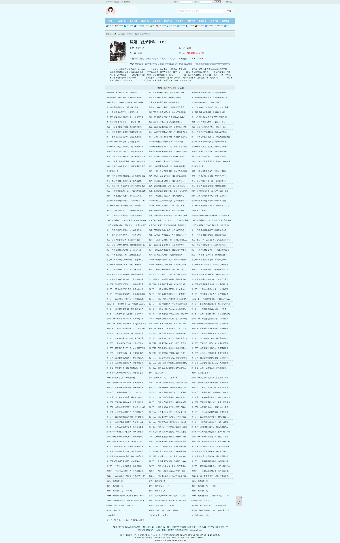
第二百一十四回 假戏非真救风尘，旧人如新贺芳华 (211, 466)
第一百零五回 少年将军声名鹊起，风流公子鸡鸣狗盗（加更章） (173, 279)
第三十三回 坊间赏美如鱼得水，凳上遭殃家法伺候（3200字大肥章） (133, 147)
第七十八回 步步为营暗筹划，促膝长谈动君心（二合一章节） (172, 235)
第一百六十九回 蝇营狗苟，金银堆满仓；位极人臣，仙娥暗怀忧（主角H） (220, 392)
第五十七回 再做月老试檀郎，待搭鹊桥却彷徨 (209, 186)
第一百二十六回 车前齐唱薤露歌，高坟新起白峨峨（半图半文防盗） (133, 319)
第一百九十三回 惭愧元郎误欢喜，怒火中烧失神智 (211, 432)
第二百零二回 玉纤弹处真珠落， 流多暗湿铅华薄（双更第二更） (216, 446)
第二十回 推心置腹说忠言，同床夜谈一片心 (208, 122)
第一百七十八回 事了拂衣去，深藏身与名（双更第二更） (213, 407)
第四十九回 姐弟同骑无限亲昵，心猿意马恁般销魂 (126, 176)
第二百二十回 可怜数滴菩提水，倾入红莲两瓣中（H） (212, 476)
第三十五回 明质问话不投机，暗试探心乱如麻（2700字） (213, 147)
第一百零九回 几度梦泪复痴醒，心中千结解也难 (210, 284)
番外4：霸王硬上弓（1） (158, 373)
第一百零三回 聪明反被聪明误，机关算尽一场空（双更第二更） (216, 274)
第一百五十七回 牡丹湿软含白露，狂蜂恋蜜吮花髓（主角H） (172, 368)
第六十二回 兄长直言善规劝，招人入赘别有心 (166, 196)
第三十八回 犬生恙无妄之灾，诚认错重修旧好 (209, 152)
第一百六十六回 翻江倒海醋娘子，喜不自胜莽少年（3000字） (215, 387)
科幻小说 (179, 21)
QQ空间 (111, 26)
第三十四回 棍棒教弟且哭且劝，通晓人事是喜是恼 (168, 147)
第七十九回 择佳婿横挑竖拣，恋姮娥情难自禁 (209, 235)
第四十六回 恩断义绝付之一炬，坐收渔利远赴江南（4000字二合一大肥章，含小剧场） (182, 166)
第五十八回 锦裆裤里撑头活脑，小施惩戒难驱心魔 (126, 191)
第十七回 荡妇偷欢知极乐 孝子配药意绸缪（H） (210, 117)
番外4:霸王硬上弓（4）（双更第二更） (164, 378)
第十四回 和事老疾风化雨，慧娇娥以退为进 (208, 112)
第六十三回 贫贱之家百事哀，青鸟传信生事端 (209, 196)
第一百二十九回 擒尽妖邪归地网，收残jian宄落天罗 (126, 324)
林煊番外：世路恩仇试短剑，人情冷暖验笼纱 (209, 505)
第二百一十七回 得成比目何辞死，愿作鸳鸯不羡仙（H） (213, 471)
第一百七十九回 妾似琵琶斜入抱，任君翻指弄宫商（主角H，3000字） (133, 412)
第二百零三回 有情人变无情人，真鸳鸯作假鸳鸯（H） (127, 451)
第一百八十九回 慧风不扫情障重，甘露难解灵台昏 (168, 427)
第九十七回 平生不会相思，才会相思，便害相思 (210, 265)
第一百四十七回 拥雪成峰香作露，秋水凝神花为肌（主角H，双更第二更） (135, 353)
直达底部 (191, 53)
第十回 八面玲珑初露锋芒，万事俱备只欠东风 (166, 107)
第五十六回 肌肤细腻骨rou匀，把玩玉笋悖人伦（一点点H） (172, 186)
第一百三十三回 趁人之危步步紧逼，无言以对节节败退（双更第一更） (176, 328)
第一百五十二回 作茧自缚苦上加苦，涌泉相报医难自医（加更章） (217, 358)
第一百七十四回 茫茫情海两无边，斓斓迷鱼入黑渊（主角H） (172, 402)
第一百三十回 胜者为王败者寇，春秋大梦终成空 (167, 324)
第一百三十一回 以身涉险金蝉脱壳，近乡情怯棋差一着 (212, 324)
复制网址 (219, 26)
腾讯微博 (129, 26)
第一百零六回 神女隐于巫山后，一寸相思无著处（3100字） (214, 279)
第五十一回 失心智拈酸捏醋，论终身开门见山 (209, 176)
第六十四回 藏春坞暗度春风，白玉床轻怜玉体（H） (126, 201)
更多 (227, 26)
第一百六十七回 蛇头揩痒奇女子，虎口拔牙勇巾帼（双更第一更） (132, 392)
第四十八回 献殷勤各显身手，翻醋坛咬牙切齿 (209, 171)
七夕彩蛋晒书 (112, 515)
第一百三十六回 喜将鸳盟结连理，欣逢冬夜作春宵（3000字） (172, 333)
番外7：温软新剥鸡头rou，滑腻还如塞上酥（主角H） (127, 501)
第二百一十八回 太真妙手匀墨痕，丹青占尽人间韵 (126, 476)
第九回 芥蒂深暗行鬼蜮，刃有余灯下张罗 (122, 107)
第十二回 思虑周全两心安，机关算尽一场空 (123, 112)
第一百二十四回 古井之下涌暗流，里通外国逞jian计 (168, 314)
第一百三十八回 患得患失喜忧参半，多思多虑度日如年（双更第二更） (134, 338)
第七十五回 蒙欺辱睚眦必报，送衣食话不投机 (166, 230)
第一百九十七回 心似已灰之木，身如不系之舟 (124, 442)
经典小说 (214, 21)
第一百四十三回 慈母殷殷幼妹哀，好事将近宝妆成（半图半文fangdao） (219, 343)
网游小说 (168, 21)
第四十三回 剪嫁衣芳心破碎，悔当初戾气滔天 (166, 161)
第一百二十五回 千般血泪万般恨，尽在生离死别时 (211, 314)
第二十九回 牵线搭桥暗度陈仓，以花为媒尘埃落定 (211, 137)
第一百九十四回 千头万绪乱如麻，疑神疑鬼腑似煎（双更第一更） (132, 437)
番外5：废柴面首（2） (157, 481)
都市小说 (145, 21)
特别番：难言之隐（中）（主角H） (120, 505)
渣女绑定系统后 (209, 64)
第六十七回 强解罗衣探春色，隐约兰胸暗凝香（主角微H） (129, 206)
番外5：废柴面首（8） (157, 491)
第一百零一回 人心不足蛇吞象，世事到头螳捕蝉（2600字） (129, 274)
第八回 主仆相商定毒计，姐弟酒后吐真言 (207, 102)
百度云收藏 (163, 26)
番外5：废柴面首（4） (115, 486)
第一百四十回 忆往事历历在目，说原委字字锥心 (210, 338)
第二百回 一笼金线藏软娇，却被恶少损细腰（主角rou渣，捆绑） (131, 446)
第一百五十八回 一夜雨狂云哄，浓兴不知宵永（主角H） (213, 368)
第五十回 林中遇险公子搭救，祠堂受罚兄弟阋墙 (167, 176)
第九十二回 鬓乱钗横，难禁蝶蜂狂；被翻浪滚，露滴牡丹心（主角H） (133, 260)
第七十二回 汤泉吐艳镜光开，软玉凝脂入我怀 (124, 215)
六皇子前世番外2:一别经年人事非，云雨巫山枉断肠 (126, 220)
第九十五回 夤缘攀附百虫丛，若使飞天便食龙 (124, 265)
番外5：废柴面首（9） (200, 491)
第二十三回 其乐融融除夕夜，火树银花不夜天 (209, 127)
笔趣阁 (121, 11)
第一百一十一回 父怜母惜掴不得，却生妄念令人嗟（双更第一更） (174, 289)
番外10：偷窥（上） (114, 510)
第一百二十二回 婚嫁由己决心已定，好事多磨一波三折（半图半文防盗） (219, 309)
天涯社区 (182, 26)
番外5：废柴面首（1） (115, 481)
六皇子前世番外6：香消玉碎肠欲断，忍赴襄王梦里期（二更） (173, 225)
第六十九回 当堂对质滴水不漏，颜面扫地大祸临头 (211, 206)
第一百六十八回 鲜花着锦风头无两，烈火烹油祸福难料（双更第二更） (176, 392)
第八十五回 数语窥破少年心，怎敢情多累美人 (209, 245)
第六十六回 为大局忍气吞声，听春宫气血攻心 (209, 201)
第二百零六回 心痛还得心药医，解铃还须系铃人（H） (127, 456)
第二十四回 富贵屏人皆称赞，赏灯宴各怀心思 (124, 132)
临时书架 (226, 21)
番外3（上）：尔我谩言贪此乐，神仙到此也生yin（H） (213, 299)
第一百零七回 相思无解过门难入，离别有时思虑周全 (127, 284)
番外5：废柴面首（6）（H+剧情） (205, 486)
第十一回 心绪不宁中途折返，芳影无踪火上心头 (210, 107)
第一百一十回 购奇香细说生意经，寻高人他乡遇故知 (127, 289)
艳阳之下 (224, 527)
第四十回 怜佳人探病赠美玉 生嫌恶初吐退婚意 (167, 156)
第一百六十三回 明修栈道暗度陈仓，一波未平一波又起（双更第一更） (219, 383)
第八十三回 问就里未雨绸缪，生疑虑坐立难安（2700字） (128, 245)
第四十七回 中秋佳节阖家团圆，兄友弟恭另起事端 (168, 171)
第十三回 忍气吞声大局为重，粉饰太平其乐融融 (167, 112)
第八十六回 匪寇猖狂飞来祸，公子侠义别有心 (124, 250)
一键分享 (210, 26)
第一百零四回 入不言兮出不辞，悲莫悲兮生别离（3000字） (129, 279)
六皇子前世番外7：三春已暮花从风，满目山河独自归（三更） (215, 225)
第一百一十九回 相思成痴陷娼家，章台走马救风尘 (211, 304)
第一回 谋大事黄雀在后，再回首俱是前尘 (122, 93)
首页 (110, 21)
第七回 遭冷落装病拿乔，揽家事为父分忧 (165, 102)
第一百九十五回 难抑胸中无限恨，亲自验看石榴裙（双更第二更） (174, 437)
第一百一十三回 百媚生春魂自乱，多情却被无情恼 (126, 294)
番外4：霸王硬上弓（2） (201, 373)
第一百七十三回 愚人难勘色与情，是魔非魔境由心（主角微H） (131, 402)
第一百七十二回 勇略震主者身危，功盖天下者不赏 (211, 397)
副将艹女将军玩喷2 (199, 527)
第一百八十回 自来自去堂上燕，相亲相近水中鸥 (167, 412)
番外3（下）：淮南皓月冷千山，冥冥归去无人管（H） (127, 304)
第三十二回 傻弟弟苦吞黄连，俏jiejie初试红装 (209, 142)
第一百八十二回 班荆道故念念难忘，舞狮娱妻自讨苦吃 (127, 417)
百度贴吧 (173, 26)
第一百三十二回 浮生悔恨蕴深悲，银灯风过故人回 (126, 328)
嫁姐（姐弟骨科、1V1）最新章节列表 (135, 34)
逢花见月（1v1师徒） (184, 64)
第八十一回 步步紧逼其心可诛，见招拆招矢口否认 (168, 240)
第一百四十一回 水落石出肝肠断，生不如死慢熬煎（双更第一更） (132, 343)
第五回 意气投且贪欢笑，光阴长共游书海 (165, 97)
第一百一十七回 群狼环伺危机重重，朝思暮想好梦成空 (170, 299)
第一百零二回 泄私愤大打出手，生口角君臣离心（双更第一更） (173, 274)
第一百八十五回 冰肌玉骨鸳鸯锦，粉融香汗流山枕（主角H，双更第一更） (135, 422)
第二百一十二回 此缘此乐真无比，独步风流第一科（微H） (129, 466)
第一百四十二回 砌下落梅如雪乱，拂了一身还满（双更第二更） (173, 343)
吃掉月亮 (198, 64)
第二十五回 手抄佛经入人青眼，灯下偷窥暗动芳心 (168, 132)
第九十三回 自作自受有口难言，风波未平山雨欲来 (168, 260)
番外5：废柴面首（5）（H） (160, 486)
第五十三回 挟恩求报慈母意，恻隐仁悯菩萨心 (166, 181)
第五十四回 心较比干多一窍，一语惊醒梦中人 (209, 181)
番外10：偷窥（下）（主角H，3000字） (164, 510)
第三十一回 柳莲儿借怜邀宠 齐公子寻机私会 (166, 142)
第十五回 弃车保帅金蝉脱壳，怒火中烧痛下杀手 (125, 117)
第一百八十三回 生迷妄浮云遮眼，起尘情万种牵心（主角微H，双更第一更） (178, 417)
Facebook (191, 26)
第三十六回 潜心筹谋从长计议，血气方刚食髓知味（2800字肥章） (132, 152)
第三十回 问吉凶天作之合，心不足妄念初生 (123, 142)
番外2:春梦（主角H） (200, 211)
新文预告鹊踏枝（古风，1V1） (203, 515)
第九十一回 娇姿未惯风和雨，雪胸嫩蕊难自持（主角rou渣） (215, 255)
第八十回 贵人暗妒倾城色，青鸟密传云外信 (123, 240)
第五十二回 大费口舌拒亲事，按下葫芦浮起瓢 (124, 181)
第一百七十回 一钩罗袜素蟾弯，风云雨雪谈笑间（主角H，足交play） (133, 397)
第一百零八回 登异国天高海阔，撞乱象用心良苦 (167, 284)
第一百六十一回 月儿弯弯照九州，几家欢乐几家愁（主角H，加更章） (133, 383)
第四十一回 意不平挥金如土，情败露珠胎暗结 (209, 156)
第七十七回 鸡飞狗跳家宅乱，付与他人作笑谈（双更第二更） (130, 235)
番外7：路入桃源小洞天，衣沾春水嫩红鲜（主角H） (169, 501)
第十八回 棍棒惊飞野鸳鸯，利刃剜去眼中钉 (123, 122)
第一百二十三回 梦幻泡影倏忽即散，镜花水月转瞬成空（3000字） (132, 314)
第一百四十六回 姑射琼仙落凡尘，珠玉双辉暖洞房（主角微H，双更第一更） (221, 348)
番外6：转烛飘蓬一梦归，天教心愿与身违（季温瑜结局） (129, 496)
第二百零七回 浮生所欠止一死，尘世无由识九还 (167, 456)
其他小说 (202, 21)
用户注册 (229, 2)
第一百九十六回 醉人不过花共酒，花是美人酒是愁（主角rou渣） (216, 437)
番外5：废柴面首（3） (200, 481)
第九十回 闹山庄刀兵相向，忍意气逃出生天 (165, 255)
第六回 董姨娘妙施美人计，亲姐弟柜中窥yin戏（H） (212, 97)
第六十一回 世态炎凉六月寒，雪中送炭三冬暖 (124, 196)
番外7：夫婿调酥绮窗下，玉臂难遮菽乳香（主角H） (212, 496)
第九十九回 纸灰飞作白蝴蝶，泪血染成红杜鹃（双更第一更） (172, 270)
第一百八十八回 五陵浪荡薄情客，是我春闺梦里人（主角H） (130, 427)
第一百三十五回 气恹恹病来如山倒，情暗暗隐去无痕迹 (127, 333)
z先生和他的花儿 (152, 64)
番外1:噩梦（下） (113, 171)
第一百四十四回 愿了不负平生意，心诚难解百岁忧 (126, 348)
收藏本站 (127, 2)
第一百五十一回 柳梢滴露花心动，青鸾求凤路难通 (168, 358)
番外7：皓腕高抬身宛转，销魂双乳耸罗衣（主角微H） (170, 496)
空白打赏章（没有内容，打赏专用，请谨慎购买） (125, 102)
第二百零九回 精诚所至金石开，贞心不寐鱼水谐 (125, 461)
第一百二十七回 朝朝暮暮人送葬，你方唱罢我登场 (168, 319)
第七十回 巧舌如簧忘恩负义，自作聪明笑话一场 (125, 211)
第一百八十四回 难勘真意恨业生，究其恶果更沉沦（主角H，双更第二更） (220, 417)
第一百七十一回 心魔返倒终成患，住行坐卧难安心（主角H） (172, 397)
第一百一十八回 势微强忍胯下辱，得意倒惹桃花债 (168, 304)
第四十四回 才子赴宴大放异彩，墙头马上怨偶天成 (211, 161)
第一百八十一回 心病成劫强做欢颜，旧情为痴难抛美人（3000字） (217, 412)
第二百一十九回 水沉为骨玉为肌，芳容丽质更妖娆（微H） (171, 476)
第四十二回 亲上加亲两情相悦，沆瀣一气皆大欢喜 (126, 161)
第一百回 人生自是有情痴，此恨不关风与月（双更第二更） (214, 270)
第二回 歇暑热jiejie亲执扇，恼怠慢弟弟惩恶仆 (166, 93)
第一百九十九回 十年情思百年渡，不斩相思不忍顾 (211, 442)
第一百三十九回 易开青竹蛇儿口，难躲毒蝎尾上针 (168, 338)
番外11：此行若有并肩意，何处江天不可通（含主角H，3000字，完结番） (220, 510)
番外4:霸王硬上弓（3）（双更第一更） (122, 378)
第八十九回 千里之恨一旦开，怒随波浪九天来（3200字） (128, 255)
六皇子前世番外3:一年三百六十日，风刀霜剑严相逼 (168, 220)
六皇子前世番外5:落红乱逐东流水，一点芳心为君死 (126, 225)
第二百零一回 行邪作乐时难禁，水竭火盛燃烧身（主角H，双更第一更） (176, 446)
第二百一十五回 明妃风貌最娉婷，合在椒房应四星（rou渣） (130, 471)
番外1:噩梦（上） (198, 166)
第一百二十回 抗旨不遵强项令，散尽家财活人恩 (125, 309)
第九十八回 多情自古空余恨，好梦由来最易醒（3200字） (128, 270)
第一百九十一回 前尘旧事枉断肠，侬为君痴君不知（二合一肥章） (132, 432)
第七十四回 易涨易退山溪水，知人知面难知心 (124, 230)
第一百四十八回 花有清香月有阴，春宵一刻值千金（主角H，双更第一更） (177, 353)
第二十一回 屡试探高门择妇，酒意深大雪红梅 (124, 127)
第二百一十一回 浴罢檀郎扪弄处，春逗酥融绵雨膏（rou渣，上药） (217, 461)
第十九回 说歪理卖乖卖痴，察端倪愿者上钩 (165, 122)
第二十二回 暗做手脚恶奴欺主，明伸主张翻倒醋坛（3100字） (172, 127)
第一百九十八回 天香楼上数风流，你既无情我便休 (168, 442)
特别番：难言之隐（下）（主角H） (162, 505)
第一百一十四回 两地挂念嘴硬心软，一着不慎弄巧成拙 (170, 294)
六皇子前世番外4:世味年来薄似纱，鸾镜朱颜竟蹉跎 (211, 220)
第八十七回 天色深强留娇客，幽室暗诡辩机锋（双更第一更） (172, 250)
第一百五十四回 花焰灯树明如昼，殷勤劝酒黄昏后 (168, 363)
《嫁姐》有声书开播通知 (158, 515)
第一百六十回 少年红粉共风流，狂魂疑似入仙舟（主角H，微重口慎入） (219, 378)
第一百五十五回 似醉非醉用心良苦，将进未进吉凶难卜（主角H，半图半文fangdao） (224, 363)
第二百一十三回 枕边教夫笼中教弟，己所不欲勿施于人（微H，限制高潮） (177, 466)
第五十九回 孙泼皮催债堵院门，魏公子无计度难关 (168, 191)
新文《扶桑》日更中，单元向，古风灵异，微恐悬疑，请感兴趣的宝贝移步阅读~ (137, 520)
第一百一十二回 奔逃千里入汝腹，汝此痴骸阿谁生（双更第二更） (217, 289)
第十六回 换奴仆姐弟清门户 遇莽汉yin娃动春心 (167, 117)
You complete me (196, 530)
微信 (154, 26)
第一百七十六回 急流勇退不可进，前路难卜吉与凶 (126, 407)
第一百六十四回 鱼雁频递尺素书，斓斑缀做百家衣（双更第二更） (132, 387)
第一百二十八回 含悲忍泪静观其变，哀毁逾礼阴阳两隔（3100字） (217, 319)
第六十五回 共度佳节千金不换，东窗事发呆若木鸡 (168, 201)
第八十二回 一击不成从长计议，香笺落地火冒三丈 (211, 240)
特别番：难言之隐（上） (201, 501)
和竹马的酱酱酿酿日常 (146, 530)
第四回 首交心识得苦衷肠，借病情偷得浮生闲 (124, 97)
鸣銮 (140, 53)
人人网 (138, 26)
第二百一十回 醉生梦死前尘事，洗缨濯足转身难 (167, 461)
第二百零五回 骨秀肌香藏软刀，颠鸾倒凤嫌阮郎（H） (212, 451)
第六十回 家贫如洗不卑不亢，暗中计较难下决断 (210, 191)
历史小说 (156, 21)
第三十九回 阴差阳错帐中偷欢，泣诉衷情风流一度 (126, 156)
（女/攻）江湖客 (160, 530)
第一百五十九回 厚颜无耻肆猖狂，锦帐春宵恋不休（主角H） (130, 373)
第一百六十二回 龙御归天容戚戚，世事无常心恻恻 (168, 383)
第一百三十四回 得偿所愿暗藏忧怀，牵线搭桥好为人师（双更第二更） (219, 328)
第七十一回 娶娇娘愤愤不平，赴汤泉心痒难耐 (166, 211)
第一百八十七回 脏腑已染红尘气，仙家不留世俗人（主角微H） (216, 422)
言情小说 (191, 21)
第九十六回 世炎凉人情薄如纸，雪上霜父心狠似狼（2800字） (172, 265)
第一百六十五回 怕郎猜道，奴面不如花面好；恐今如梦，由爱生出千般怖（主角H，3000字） (184, 387)
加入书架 (200, 53)
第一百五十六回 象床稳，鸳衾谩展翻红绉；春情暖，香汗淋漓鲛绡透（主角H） (137, 368)
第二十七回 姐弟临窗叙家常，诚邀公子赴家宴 (124, 137)
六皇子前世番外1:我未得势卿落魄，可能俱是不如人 (211, 215)
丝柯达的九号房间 (213, 527)
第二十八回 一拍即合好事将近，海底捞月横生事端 (168, 137)
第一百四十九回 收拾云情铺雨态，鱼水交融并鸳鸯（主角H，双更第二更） (220, 353)
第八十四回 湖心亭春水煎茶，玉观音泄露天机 (166, 245)
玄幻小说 (122, 21)
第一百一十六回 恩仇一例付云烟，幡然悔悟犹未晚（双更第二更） (132, 299)
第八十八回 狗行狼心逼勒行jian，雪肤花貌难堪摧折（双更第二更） (217, 250)
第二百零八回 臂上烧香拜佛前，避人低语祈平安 (210, 456)
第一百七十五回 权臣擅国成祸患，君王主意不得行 (211, 402)
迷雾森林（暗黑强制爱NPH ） (178, 530)
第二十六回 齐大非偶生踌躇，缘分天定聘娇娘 (209, 132)
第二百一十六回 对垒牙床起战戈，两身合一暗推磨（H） (170, 471)
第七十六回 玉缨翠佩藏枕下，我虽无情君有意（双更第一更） (215, 230)
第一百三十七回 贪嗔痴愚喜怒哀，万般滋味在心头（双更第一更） (217, 333)
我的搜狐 (201, 26)
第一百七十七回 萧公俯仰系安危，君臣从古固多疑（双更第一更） (174, 407)
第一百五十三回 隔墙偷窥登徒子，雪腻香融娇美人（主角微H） (131, 363)
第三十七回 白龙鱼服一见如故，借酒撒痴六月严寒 (168, 152)
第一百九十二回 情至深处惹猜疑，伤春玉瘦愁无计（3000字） (172, 432)
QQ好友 (146, 26)
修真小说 (133, 21)
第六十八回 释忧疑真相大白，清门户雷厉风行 (166, 206)
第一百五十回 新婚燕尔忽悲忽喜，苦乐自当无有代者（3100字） (131, 358)
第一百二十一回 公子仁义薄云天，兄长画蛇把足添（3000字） (172, 309)
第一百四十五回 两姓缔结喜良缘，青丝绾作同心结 (168, 348)
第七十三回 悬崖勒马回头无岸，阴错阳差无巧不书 (168, 215)
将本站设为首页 (113, 2)
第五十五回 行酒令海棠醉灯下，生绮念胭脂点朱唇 (126, 186)
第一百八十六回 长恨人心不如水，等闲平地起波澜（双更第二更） (174, 422)
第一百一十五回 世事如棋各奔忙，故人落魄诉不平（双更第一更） (217, 294)
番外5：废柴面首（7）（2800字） (120, 491)
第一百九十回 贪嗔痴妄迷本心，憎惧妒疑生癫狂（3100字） (214, 427)
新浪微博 (120, 26)
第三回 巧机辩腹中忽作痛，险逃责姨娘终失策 (209, 93)
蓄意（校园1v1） (167, 64)
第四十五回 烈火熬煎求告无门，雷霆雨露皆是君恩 (126, 166)
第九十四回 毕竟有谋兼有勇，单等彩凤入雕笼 (209, 260)
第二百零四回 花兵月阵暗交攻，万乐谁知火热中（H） (169, 451)
